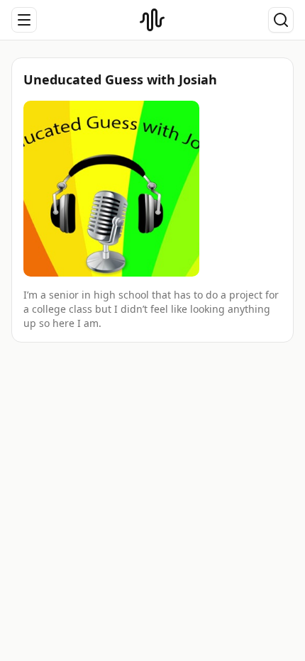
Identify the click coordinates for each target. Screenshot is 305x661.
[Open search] (281, 20)
